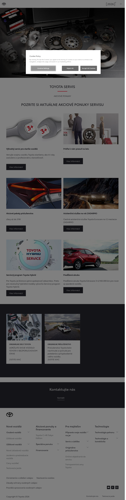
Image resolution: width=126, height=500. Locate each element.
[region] (63, 62)
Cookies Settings (43, 68)
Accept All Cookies (88, 68)
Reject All (70, 68)
